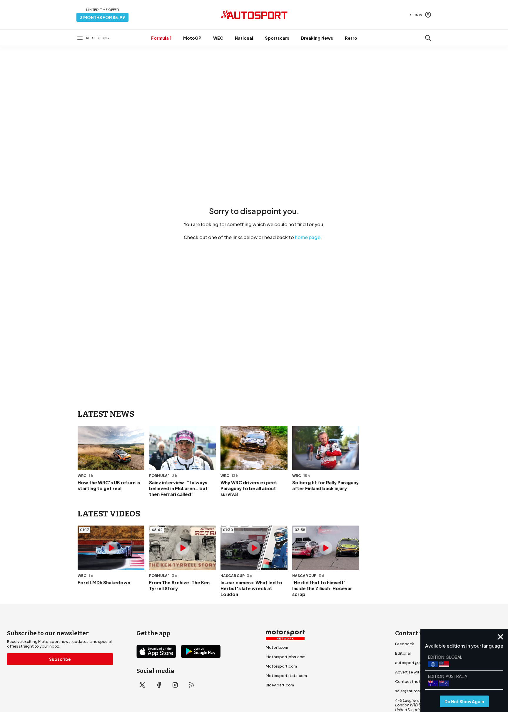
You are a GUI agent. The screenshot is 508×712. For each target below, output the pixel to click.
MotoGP (192, 38)
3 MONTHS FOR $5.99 (102, 17)
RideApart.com (280, 685)
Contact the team (412, 681)
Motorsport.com (281, 666)
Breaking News (317, 38)
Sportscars (277, 38)
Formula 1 (161, 38)
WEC (218, 38)
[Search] (428, 38)
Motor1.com (277, 647)
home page (307, 237)
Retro (351, 38)
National (244, 38)
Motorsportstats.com (286, 675)
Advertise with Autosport (418, 672)
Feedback (404, 643)
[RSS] (192, 685)
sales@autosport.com (416, 690)
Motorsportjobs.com (285, 656)
